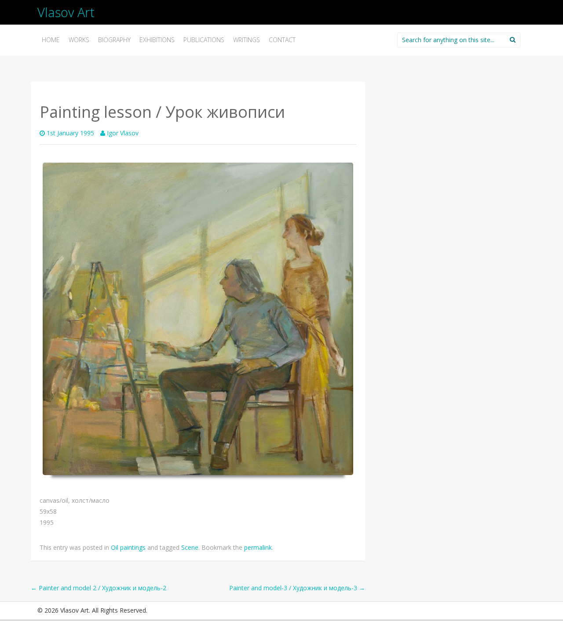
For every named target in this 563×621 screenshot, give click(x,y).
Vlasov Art (66, 12)
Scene (189, 547)
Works (79, 40)
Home (51, 40)
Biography (114, 40)
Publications (203, 40)
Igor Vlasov (123, 133)
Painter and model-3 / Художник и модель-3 (297, 588)
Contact (282, 40)
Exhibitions (157, 40)
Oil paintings (128, 547)
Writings (246, 40)
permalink (258, 547)
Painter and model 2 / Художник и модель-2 (98, 588)
